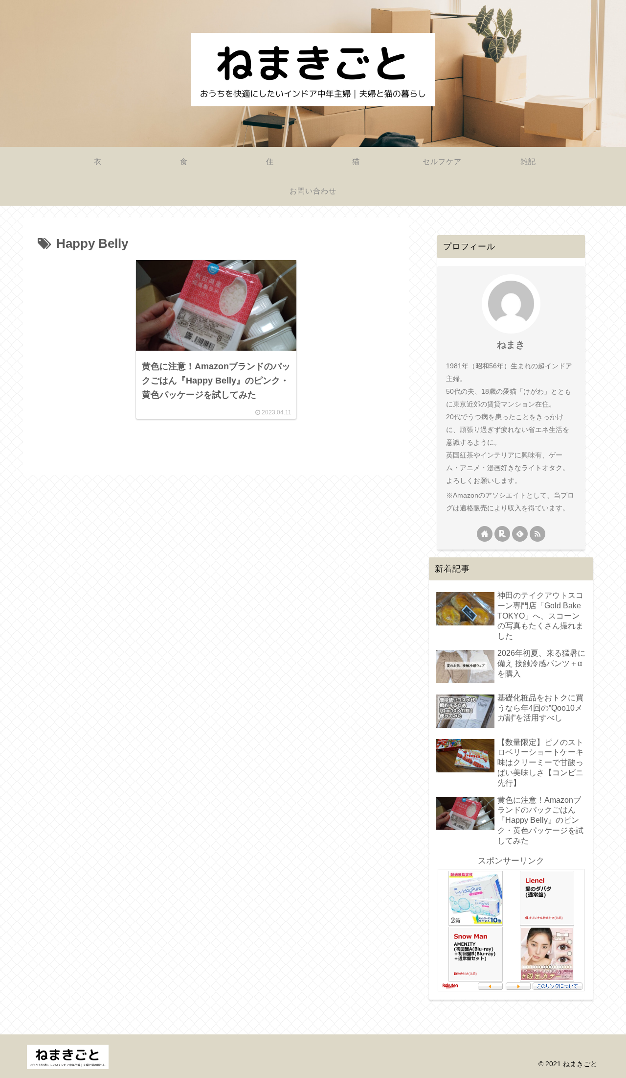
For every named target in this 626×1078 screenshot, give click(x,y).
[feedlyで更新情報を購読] (520, 534)
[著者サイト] (484, 534)
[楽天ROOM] (502, 534)
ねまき (511, 344)
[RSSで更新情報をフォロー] (537, 534)
